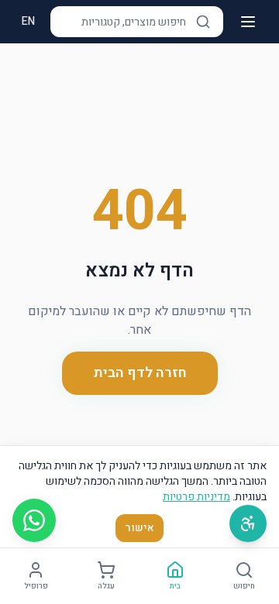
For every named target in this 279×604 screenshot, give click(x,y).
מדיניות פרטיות (196, 497)
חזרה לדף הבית (140, 372)
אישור (139, 528)
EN (28, 21)
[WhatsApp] (34, 520)
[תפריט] (248, 21)
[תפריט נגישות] (248, 523)
